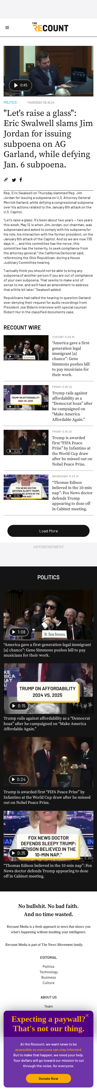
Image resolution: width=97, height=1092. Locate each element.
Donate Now (48, 1078)
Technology (48, 972)
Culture (49, 982)
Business (48, 977)
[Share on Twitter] (14, 180)
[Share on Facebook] (21, 180)
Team (48, 1006)
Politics (10, 102)
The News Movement (57, 945)
